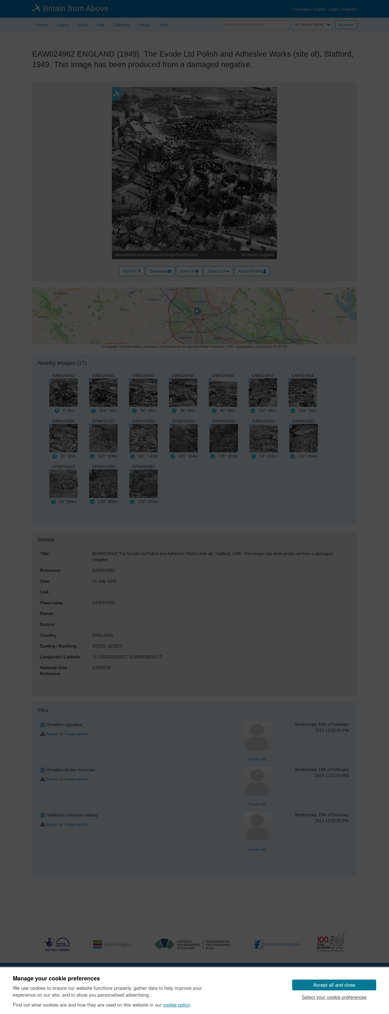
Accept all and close (334, 984)
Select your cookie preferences (334, 997)
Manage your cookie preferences (56, 978)
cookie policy (176, 1004)
